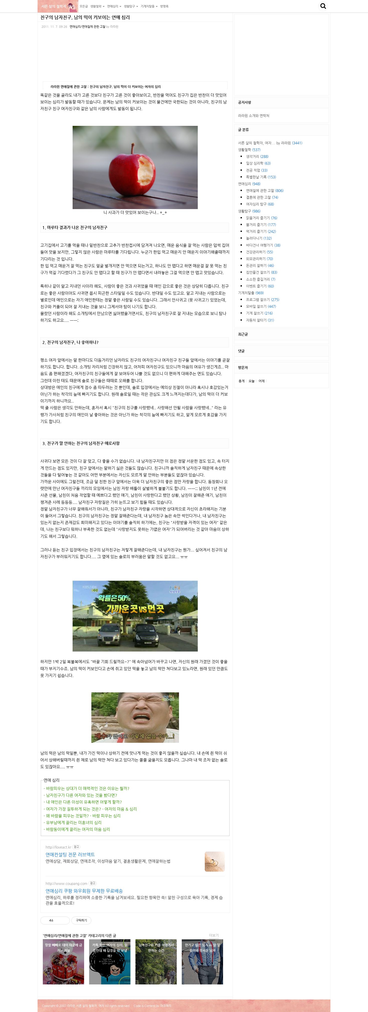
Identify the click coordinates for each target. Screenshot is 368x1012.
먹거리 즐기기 (261, 231)
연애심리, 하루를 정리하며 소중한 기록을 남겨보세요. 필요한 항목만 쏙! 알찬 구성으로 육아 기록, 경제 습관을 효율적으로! (134, 900)
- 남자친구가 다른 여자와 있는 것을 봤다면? (80, 795)
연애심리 (249, 184)
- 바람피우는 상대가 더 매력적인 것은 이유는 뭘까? (86, 788)
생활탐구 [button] (130, 6)
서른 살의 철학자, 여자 (58, 6)
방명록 (164, 6)
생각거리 (257, 156)
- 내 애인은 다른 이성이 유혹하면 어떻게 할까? (83, 802)
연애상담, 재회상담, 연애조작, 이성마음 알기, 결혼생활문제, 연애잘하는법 (108, 861)
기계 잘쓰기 (259, 313)
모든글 (84, 6)
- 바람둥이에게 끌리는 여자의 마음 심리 (77, 829)
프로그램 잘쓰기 (262, 300)
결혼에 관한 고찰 (262, 197)
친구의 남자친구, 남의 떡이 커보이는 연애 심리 (85, 17)
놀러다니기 (259, 238)
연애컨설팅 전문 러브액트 (70, 854)
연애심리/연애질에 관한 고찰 (87, 26)
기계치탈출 (251, 293)
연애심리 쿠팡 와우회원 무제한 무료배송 (84, 890)
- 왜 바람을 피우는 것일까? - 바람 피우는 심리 (82, 815)
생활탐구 (249, 211)
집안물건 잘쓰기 (261, 272)
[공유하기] (58, 920)
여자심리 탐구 (260, 204)
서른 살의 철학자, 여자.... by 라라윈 (270, 143)
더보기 (214, 935)
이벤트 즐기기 (260, 286)
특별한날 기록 (261, 177)
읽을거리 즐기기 (261, 218)
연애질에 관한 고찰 (265, 191)
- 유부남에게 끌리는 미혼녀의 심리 (73, 822)
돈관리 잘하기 (260, 265)
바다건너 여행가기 (263, 245)
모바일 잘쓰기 (261, 306)
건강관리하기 (259, 252)
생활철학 (249, 150)
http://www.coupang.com (66, 883)
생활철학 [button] (96, 6)
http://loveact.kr (58, 847)
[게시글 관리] (64, 920)
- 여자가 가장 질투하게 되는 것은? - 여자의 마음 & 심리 (90, 809)
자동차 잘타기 (260, 320)
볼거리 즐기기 (261, 225)
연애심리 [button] (113, 6)
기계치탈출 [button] (148, 6)
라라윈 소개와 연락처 (253, 116)
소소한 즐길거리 (260, 279)
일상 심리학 (258, 163)
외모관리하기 (259, 259)
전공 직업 (257, 170)
